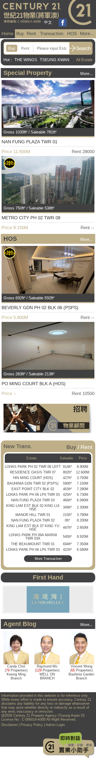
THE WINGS (25, 59)
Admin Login (55, 725)
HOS (72, 33)
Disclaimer (9, 725)
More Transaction (48, 559)
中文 (48, 22)
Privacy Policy (32, 725)
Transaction (51, 33)
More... (87, 33)
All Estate (84, 59)
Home (7, 33)
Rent (31, 33)
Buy (20, 33)
